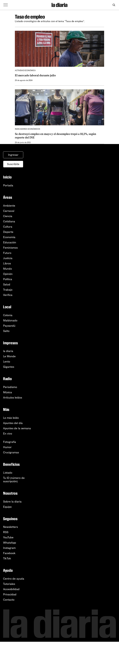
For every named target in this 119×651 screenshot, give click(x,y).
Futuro (7, 253)
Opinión (8, 274)
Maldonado (10, 320)
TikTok (7, 558)
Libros (7, 263)
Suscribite (13, 164)
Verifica (7, 295)
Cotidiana (9, 221)
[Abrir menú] (5, 4)
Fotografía (9, 442)
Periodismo (10, 387)
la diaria (8, 351)
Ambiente (9, 205)
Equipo (7, 507)
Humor (7, 447)
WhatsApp (9, 542)
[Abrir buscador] (114, 5)
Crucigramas (11, 452)
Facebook (9, 553)
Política (7, 279)
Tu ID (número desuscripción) (14, 479)
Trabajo (7, 289)
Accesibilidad (11, 589)
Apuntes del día (13, 423)
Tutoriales (9, 584)
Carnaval (8, 211)
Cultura (7, 226)
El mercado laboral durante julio (35, 75)
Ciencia (7, 216)
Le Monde (9, 356)
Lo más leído (11, 418)
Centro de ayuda (13, 578)
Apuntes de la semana (17, 428)
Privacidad (9, 594)
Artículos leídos (12, 397)
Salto (6, 331)
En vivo (7, 433)
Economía (9, 237)
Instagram (9, 548)
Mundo (7, 268)
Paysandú (9, 325)
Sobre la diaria (12, 501)
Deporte (8, 232)
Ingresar (13, 155)
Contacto (8, 599)
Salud (6, 284)
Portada (8, 185)
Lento (6, 361)
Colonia (7, 315)
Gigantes (8, 367)
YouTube (8, 537)
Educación (9, 242)
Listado (7, 472)
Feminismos (10, 247)
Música (7, 392)
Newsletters (10, 527)
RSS (5, 532)
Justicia (7, 258)
